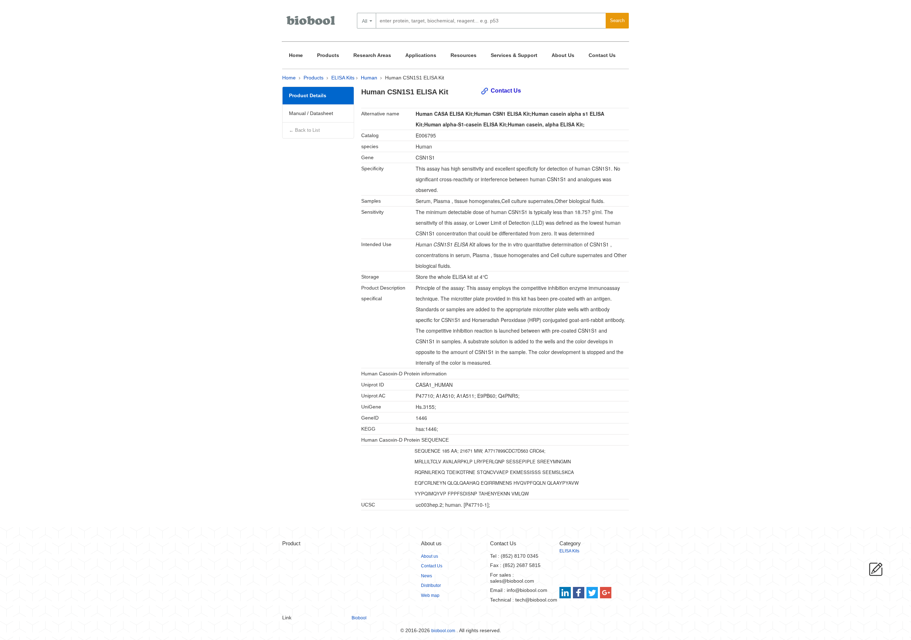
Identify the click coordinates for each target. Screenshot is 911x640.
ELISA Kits (342, 77)
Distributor (431, 585)
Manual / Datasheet (311, 113)
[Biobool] (311, 23)
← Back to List (304, 130)
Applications (420, 55)
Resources (463, 55)
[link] (566, 592)
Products (328, 55)
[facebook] (579, 592)
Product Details (307, 95)
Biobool (359, 617)
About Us (563, 55)
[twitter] (592, 592)
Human (369, 77)
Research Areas (372, 55)
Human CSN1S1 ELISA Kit (414, 77)
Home (296, 55)
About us (429, 556)
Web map (430, 595)
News (426, 575)
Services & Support (514, 55)
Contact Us (602, 55)
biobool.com (443, 630)
